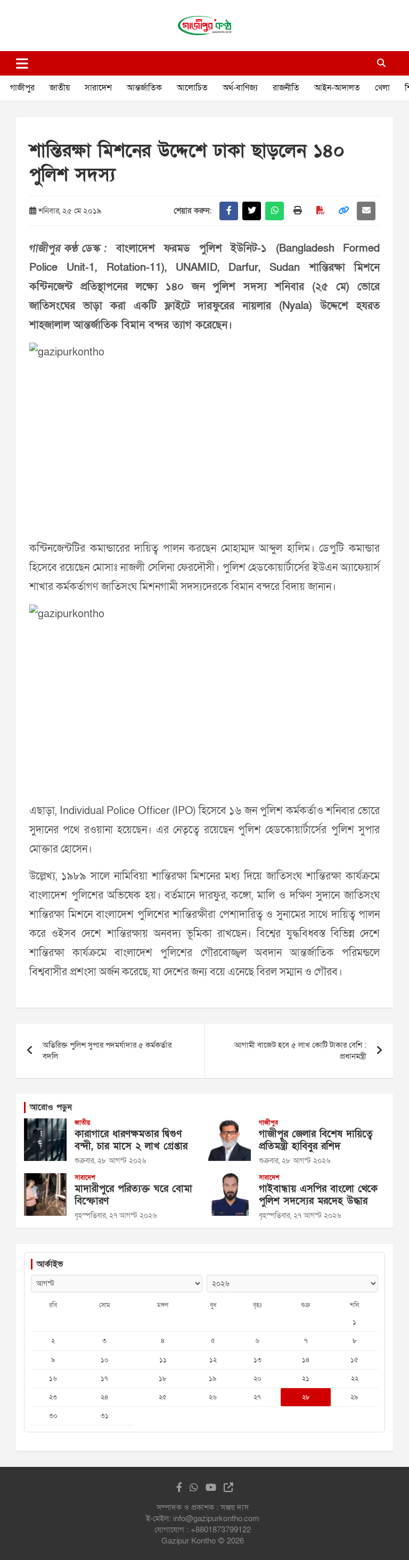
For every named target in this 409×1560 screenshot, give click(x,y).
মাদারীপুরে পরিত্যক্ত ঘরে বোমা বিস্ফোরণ (133, 1195)
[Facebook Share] (228, 211)
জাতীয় (60, 88)
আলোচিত (192, 88)
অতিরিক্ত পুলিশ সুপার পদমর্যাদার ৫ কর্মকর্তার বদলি (107, 1050)
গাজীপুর (22, 88)
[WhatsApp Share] (274, 211)
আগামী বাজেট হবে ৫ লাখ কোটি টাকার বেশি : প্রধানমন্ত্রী (300, 1050)
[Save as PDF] (320, 211)
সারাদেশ (98, 88)
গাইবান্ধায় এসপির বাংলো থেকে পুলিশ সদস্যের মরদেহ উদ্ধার (318, 1195)
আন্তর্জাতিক (144, 88)
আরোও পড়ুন (51, 1107)
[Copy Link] (343, 211)
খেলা (382, 88)
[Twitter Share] (251, 211)
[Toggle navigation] (22, 63)
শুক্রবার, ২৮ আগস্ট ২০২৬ (110, 1161)
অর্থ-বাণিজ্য (240, 88)
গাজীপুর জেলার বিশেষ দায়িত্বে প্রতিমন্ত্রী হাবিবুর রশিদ (316, 1140)
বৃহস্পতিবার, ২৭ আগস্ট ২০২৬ (116, 1215)
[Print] (297, 211)
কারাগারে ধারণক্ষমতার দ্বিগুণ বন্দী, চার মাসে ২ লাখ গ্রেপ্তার (131, 1140)
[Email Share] (366, 211)
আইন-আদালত (337, 88)
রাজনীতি (286, 88)
